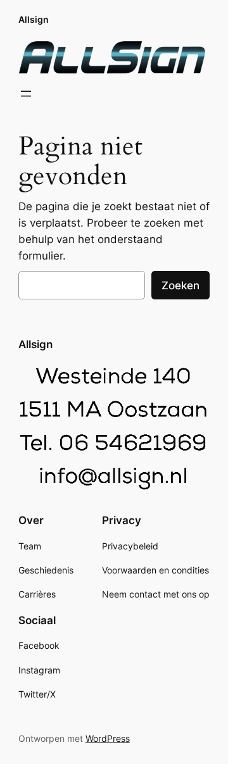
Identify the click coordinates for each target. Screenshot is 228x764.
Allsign (33, 19)
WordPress (108, 738)
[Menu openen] (26, 93)
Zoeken (181, 285)
